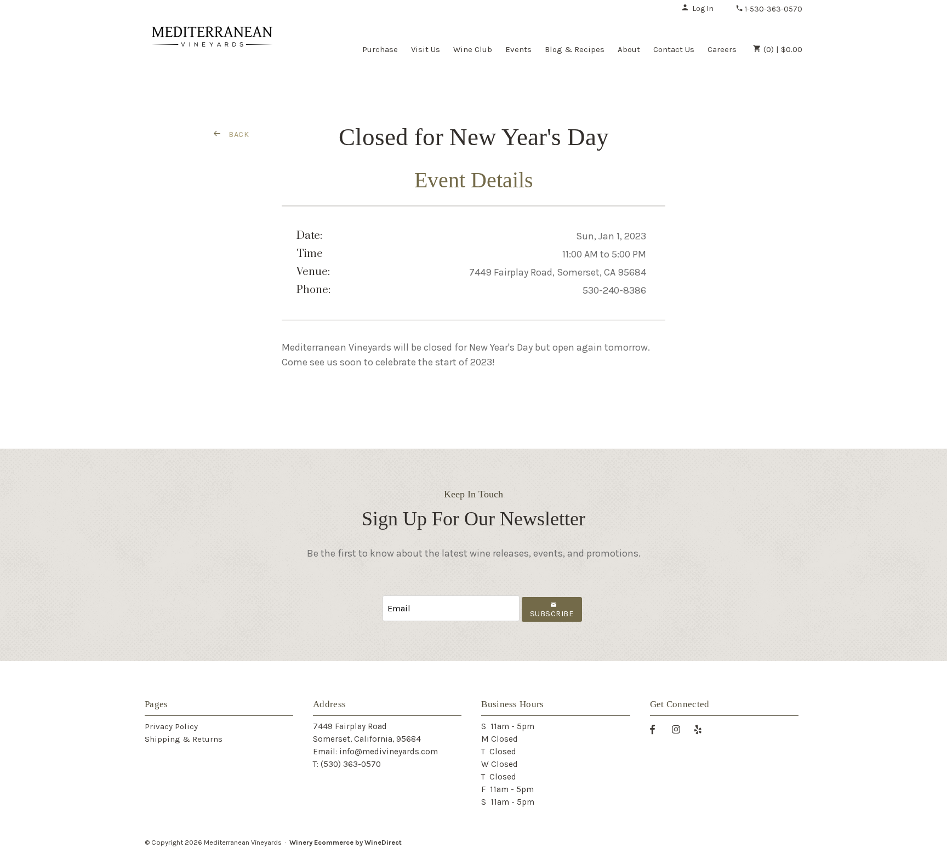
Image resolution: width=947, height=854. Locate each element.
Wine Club (472, 49)
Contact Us (673, 49)
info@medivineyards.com (388, 751)
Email (372, 597)
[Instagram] (680, 729)
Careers (722, 49)
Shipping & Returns (184, 739)
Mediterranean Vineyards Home (212, 48)
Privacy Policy (171, 726)
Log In (703, 8)
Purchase (380, 49)
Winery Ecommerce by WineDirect (345, 842)
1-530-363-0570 (772, 9)
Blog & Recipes (574, 49)
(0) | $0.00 (781, 49)
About (629, 49)
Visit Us (425, 49)
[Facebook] (656, 729)
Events (518, 49)
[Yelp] (702, 729)
